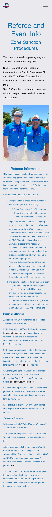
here (12, 465)
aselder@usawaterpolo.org (22, 382)
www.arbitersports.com (14, 333)
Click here (23, 365)
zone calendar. (11, 97)
